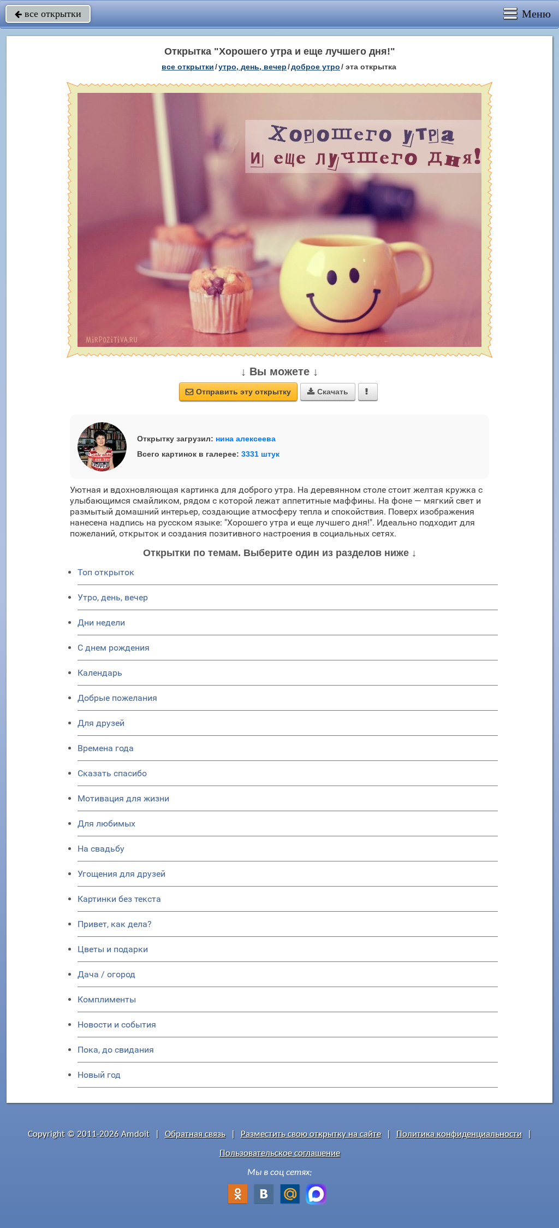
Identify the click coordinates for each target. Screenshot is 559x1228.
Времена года (106, 748)
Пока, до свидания (116, 1049)
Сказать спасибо (112, 773)
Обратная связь (195, 1134)
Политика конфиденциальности (459, 1134)
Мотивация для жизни (123, 798)
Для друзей (101, 723)
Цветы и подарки (113, 949)
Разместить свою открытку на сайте (311, 1134)
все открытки (48, 13)
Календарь (100, 673)
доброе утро (315, 66)
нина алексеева (246, 438)
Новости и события (117, 1024)
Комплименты (107, 999)
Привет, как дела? (115, 924)
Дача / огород (106, 974)
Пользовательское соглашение (279, 1153)
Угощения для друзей (121, 874)
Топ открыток (106, 572)
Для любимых (106, 823)
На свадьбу (101, 848)
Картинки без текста (119, 899)
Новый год (99, 1075)
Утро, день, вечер (113, 597)
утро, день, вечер (252, 66)
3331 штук (260, 454)
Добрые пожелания (117, 698)
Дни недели (101, 622)
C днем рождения (114, 647)
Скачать (327, 391)
